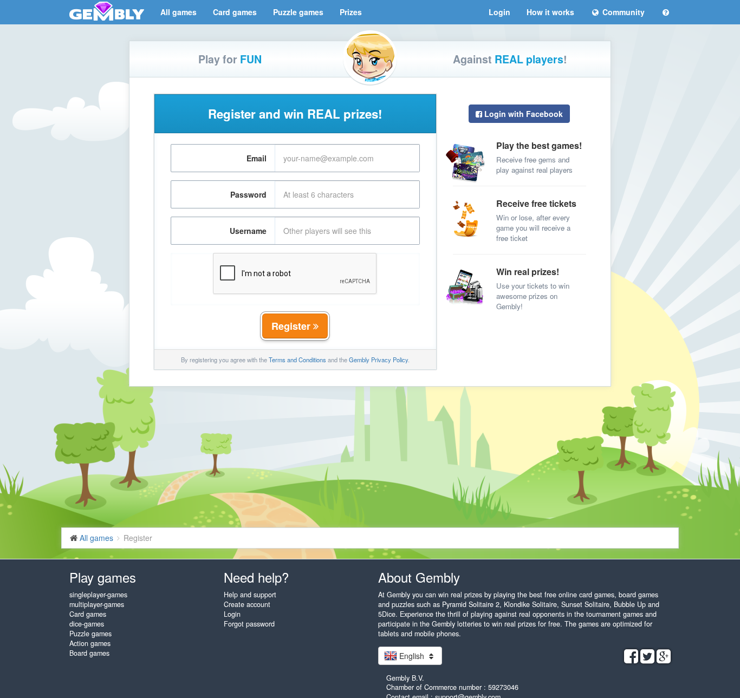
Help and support (250, 594)
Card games (235, 11)
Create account (247, 604)
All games (178, 11)
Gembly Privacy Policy (378, 359)
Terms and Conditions (297, 359)
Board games (89, 653)
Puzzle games (298, 11)
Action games (90, 643)
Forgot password (249, 624)
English (411, 655)
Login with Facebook (522, 113)
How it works (550, 11)
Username (248, 230)
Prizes (351, 11)
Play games (102, 576)
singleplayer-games (98, 594)
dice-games (86, 624)
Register (292, 326)
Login (499, 11)
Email (256, 158)
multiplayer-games (96, 604)
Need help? (256, 576)
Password (248, 194)
